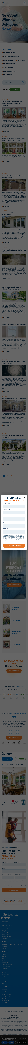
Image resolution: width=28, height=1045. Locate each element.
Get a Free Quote (14, 546)
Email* (5, 516)
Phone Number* (7, 522)
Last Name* (6, 509)
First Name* (6, 503)
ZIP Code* (6, 528)
